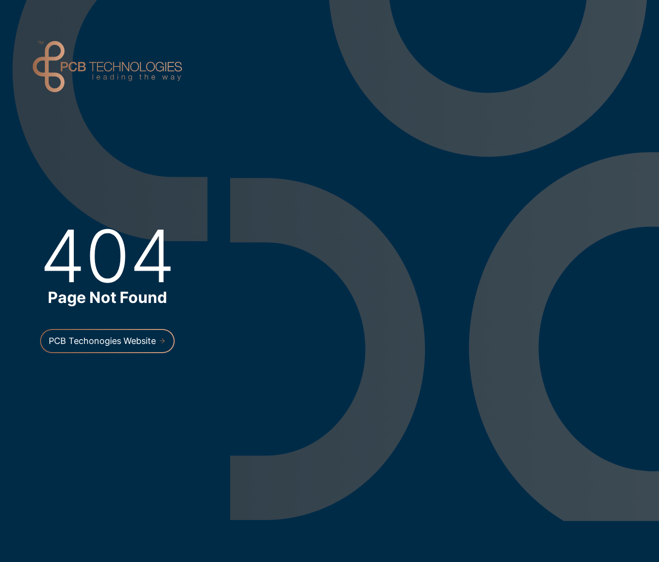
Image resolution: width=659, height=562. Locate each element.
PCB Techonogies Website (103, 341)
